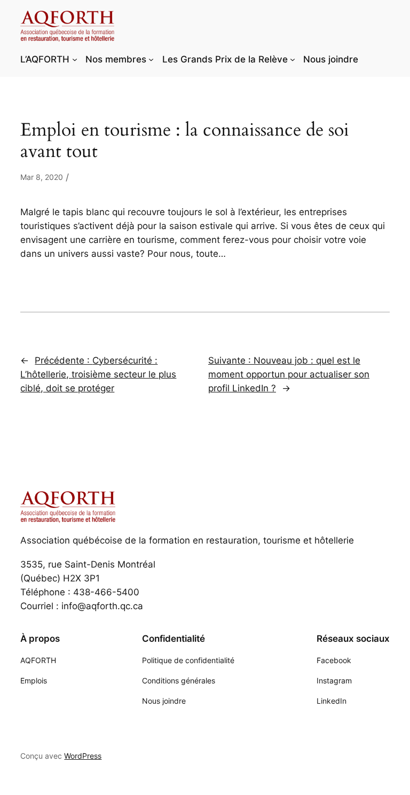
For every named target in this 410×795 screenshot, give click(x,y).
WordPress (82, 755)
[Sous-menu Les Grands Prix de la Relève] (292, 59)
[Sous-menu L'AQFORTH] (74, 59)
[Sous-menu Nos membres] (151, 59)
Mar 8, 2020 (41, 177)
